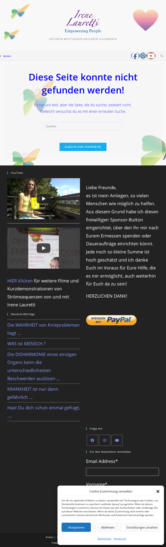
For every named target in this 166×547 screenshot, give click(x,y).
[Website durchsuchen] (162, 56)
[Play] (43, 199)
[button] (158, 491)
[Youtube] (116, 440)
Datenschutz (104, 538)
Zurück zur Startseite (83, 147)
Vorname (96, 484)
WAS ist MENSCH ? (26, 343)
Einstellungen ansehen (142, 527)
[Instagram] (104, 440)
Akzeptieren (76, 527)
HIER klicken (20, 281)
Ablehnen (107, 527)
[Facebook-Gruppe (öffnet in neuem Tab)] (135, 55)
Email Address (102, 461)
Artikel (49, 537)
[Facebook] (92, 440)
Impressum (120, 538)
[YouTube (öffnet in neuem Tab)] (151, 55)
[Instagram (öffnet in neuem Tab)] (143, 55)
